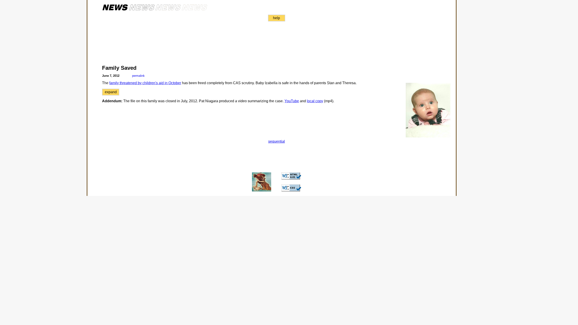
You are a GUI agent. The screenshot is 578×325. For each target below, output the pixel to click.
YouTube (291, 101)
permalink (138, 75)
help (276, 18)
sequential (276, 141)
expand (111, 92)
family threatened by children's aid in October (145, 83)
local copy (315, 101)
